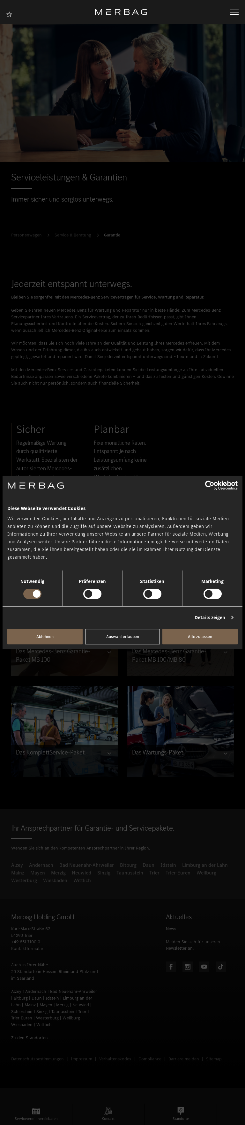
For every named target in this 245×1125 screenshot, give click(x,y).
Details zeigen (210, 617)
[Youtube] (204, 966)
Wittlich (82, 880)
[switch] (92, 594)
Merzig (58, 872)
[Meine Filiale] (11, 13)
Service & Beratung (73, 235)
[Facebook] (171, 966)
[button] (36, 1114)
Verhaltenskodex (115, 1059)
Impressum (81, 1059)
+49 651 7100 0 (25, 942)
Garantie (112, 235)
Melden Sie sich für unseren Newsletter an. (193, 945)
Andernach (41, 865)
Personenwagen (26, 235)
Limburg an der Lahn (205, 865)
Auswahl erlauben (122, 636)
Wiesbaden (55, 880)
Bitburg (128, 865)
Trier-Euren (178, 872)
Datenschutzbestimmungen (37, 1059)
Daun (148, 865)
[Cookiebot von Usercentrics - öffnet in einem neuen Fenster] (210, 485)
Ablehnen (45, 636)
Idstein (168, 865)
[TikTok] (221, 966)
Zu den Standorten (29, 1038)
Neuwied (81, 872)
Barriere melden (183, 1059)
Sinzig (103, 872)
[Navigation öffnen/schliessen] (234, 12)
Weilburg (206, 872)
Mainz (17, 872)
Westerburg (24, 880)
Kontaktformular (27, 948)
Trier (154, 872)
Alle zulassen (200, 636)
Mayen (37, 872)
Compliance (149, 1059)
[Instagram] (187, 966)
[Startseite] (123, 12)
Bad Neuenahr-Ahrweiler (86, 865)
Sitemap (214, 1059)
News (171, 929)
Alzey (17, 865)
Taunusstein (129, 872)
